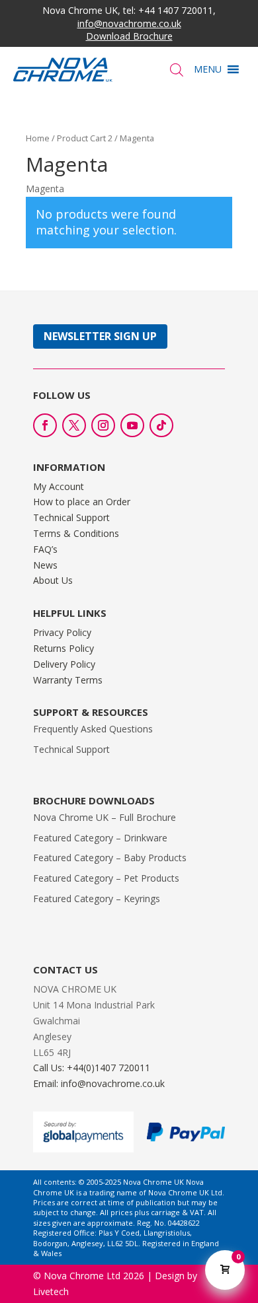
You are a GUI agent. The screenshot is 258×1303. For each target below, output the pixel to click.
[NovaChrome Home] (71, 69)
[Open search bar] (176, 69)
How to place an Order (81, 501)
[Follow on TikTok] (161, 425)
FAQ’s (45, 549)
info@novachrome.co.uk (129, 23)
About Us (53, 580)
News (45, 565)
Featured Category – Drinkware (100, 837)
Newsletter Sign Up (100, 336)
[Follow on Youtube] (132, 425)
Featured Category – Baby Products (110, 857)
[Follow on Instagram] (103, 425)
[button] (208, 69)
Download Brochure (129, 36)
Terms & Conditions (76, 533)
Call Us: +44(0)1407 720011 (91, 1067)
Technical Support (71, 517)
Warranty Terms (68, 680)
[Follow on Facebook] (45, 425)
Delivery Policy (64, 664)
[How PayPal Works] (186, 1138)
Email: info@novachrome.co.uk (99, 1083)
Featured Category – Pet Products (106, 878)
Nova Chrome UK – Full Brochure (104, 817)
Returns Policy (63, 648)
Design (170, 1275)
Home (38, 138)
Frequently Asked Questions (93, 728)
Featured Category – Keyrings (96, 898)
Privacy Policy (62, 632)
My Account (58, 486)
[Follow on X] (74, 425)
